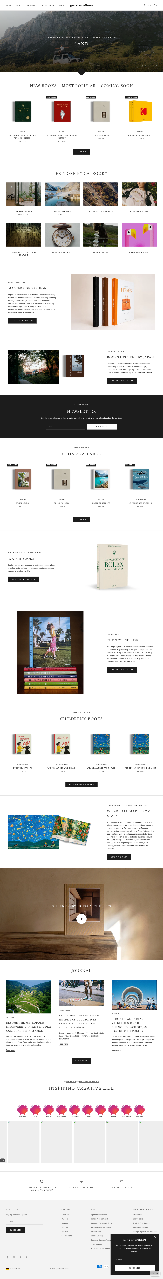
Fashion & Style (139, 212)
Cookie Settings (97, 1236)
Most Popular (79, 86)
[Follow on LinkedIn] (27, 1257)
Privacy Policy (96, 1244)
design (115, 1014)
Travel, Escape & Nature (62, 213)
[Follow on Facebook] (7, 1257)
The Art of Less (101, 135)
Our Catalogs (138, 1219)
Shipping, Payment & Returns (102, 1223)
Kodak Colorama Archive (140, 135)
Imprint (65, 1227)
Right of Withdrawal (99, 1215)
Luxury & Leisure (62, 252)
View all (81, 152)
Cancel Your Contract (99, 1219)
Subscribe (135, 1268)
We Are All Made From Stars (101, 768)
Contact (65, 1223)
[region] (81, 41)
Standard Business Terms (101, 1240)
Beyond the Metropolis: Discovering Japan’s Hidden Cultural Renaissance (28, 1026)
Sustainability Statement (101, 1227)
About (62, 5)
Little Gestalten (140, 499)
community (64, 1010)
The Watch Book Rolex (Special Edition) (61, 136)
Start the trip (119, 857)
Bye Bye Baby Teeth (22, 768)
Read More (81, 1061)
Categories (31, 5)
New (18, 5)
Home (8, 5)
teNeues (22, 131)
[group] (81, 41)
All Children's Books (81, 784)
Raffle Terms (96, 1232)
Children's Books (139, 252)
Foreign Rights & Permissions (145, 1232)
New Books (43, 86)
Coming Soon (117, 86)
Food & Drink (100, 252)
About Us (65, 1215)
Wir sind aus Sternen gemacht (140, 768)
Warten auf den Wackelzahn (61, 768)
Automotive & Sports (101, 212)
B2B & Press (48, 5)
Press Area (137, 1215)
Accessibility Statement (100, 1248)
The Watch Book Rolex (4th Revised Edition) (22, 136)
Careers (65, 1219)
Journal (65, 1232)
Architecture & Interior (23, 213)
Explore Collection (122, 381)
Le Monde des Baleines (140, 503)
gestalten (101, 131)
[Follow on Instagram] (14, 1257)
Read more (10, 1050)
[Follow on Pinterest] (20, 1257)
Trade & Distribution (141, 1223)
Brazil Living (23, 503)
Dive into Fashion (22, 321)
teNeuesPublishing (89, 1081)
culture (10, 1017)
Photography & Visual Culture (23, 253)
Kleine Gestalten (62, 764)
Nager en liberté (101, 503)
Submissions (67, 1236)
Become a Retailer (140, 1227)
